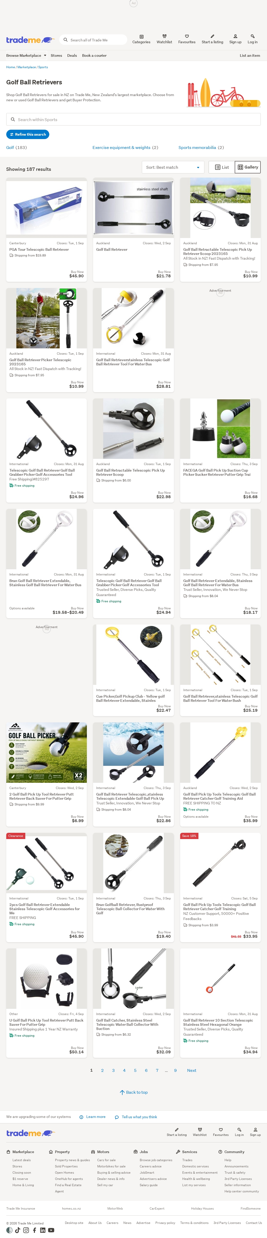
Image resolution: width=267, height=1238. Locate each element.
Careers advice (151, 1166)
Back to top (136, 1092)
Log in (253, 42)
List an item (250, 55)
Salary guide (149, 1185)
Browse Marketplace (24, 55)
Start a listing (177, 1135)
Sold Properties (66, 1166)
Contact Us (254, 1223)
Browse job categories (156, 1160)
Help (227, 1160)
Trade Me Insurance (20, 1208)
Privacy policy (165, 1223)
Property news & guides (72, 1160)
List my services (194, 1185)
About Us (95, 1223)
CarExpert (157, 1208)
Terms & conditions (194, 1223)
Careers (112, 1223)
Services (189, 1151)
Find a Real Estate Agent (68, 1188)
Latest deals (22, 1160)
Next (191, 1070)
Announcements (236, 1166)
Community (234, 1151)
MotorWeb (115, 1208)
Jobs (144, 1151)
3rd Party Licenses (238, 1179)
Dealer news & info (111, 1179)
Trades (187, 1160)
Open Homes (64, 1172)
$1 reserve (20, 1179)
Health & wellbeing (196, 1179)
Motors (103, 1151)
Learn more (96, 1116)
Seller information (237, 1185)
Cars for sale (106, 1160)
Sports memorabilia (198, 147)
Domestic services (195, 1166)
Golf (10, 147)
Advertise (143, 1223)
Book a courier (94, 55)
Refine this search (30, 134)
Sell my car (105, 1185)
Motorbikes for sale (111, 1166)
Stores (56, 55)
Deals (72, 55)
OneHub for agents (69, 1179)
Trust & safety (234, 1172)
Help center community (241, 1191)
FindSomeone (251, 1208)
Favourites (221, 1135)
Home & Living (23, 1185)
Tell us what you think (139, 1117)
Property (62, 1151)
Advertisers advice (153, 1179)
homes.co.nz (71, 1208)
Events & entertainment (200, 1172)
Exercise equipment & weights (122, 147)
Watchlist (200, 1135)
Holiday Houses (202, 1208)
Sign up (235, 42)
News (127, 1223)
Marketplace (23, 1151)
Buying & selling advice (114, 1172)
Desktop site (74, 1223)
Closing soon (22, 1172)
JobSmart (147, 1172)
